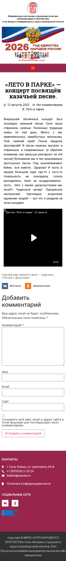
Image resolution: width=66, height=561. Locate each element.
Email (5, 386)
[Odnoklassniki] (15, 503)
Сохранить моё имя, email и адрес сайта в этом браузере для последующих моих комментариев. (33, 422)
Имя (5, 371)
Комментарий (13, 325)
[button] (33, 68)
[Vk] (5, 503)
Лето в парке (35, 109)
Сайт (5, 401)
